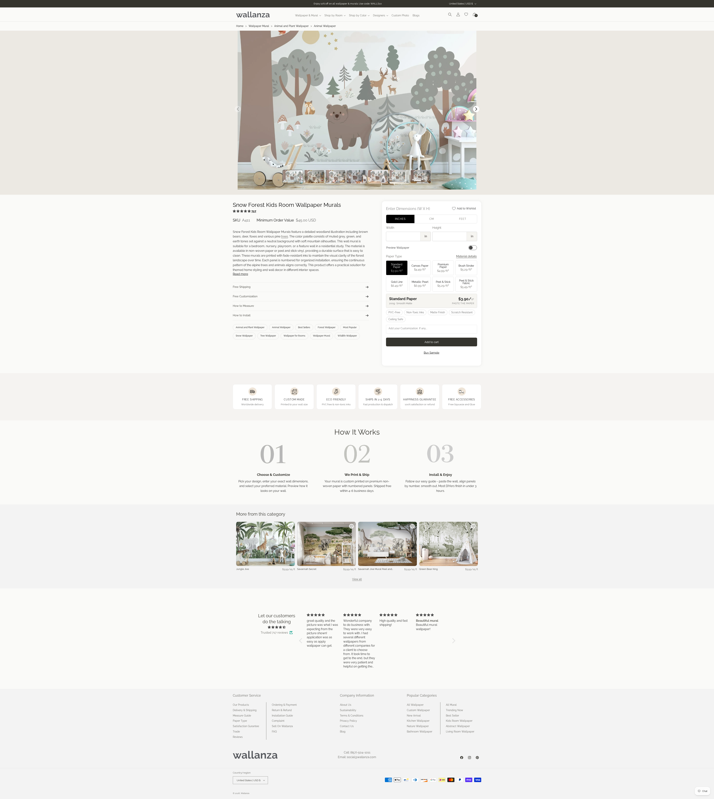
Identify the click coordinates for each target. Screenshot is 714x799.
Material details (466, 256)
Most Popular (350, 327)
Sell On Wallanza (282, 726)
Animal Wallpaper (325, 26)
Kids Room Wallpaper (459, 720)
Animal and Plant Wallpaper (291, 26)
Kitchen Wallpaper (418, 720)
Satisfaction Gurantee (246, 726)
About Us (345, 704)
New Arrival (414, 715)
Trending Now (454, 710)
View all (357, 579)
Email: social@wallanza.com (357, 757)
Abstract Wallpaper (458, 726)
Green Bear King (428, 569)
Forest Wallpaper (326, 327)
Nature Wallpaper (418, 726)
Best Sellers (304, 327)
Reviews (238, 736)
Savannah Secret (306, 569)
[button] (308, 15)
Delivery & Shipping (245, 710)
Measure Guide (242, 715)
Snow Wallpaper (244, 335)
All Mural (451, 704)
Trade (236, 731)
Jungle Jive (242, 569)
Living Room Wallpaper (460, 731)
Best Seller (452, 715)
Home (239, 26)
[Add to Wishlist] (290, 526)
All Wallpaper (415, 704)
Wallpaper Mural (259, 26)
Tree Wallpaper (268, 335)
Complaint (278, 720)
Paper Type (240, 720)
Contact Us (347, 726)
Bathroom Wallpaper (419, 731)
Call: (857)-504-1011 (357, 752)
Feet (462, 218)
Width (390, 227)
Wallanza (245, 793)
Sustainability (348, 710)
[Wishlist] (466, 14)
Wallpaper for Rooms (294, 335)
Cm (431, 218)
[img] (277, 627)
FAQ (274, 731)
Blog (342, 731)
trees (284, 236)
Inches (400, 218)
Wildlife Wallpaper (347, 335)
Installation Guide (282, 715)
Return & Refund (282, 710)
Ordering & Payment (284, 704)
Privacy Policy (348, 720)
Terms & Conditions (351, 715)
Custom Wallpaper (418, 710)
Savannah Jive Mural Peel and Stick (375, 569)
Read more (240, 274)
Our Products (241, 704)
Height (436, 227)
